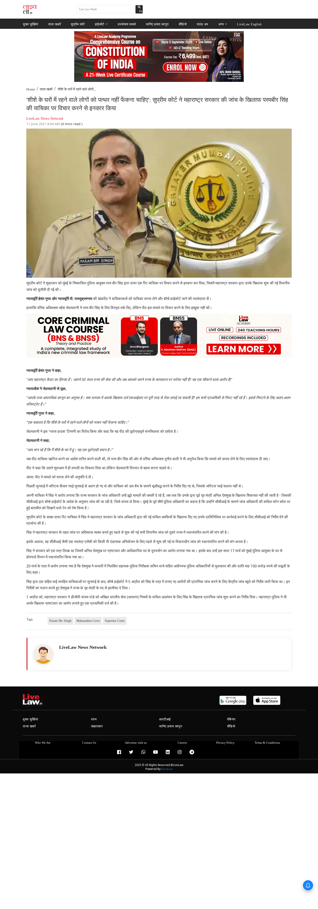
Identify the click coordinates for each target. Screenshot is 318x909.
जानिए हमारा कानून (157, 24)
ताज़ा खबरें (46, 89)
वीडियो (183, 24)
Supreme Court (115, 621)
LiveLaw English (249, 24)
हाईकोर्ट (99, 24)
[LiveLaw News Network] (43, 654)
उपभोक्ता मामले (127, 24)
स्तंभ (94, 719)
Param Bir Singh (60, 621)
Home (30, 89)
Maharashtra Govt (88, 621)
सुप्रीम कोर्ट (78, 24)
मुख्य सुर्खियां (30, 24)
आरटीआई (165, 719)
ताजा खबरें (54, 24)
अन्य (221, 24)
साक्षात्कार (97, 726)
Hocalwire (167, 769)
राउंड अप (202, 24)
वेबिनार (231, 719)
